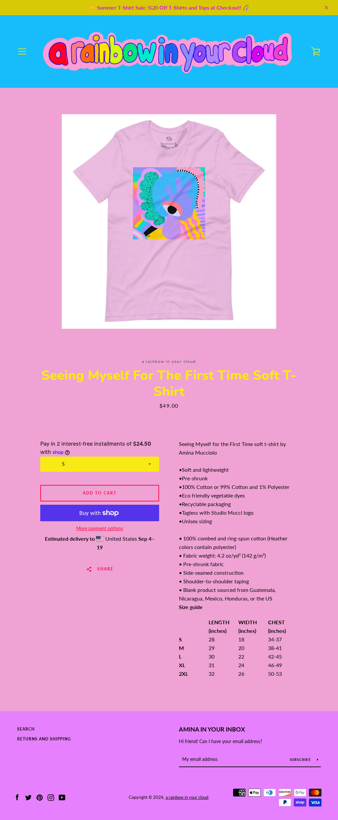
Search (26, 729)
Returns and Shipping (44, 738)
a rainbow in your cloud (187, 797)
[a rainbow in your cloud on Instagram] (51, 797)
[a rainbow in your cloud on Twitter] (28, 797)
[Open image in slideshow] (169, 221)
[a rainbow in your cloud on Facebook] (17, 797)
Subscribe (301, 760)
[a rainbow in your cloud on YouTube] (62, 797)
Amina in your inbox (212, 729)
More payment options (99, 528)
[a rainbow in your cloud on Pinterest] (39, 797)
